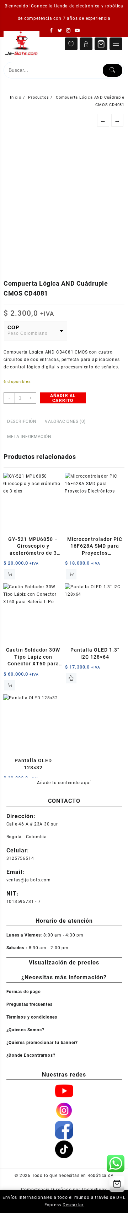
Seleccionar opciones (71, 678)
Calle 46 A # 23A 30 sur (32, 824)
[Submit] (112, 70)
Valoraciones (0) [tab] (65, 421)
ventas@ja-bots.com (28, 879)
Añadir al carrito (63, 398)
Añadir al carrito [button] (9, 574)
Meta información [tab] (29, 436)
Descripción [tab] (22, 421)
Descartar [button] (73, 1204)
